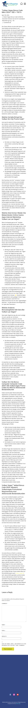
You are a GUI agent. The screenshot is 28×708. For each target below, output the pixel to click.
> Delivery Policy (5, 665)
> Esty (16, 678)
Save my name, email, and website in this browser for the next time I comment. (14, 644)
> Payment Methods (6, 678)
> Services (4, 675)
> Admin (3, 659)
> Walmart (17, 681)
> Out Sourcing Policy (6, 667)
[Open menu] (24, 3)
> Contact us (4, 673)
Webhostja (18, 703)
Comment (5, 603)
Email (4, 630)
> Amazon (17, 680)
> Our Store (4, 679)
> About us (4, 662)
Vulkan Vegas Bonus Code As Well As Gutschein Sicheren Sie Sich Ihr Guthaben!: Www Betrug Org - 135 (13, 18)
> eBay (16, 676)
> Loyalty (17, 659)
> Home (3, 660)
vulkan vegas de (20, 573)
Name (4, 624)
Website (4, 636)
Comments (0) (7, 22)
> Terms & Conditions (6, 668)
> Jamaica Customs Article (20, 667)
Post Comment (8, 649)
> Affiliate (17, 660)
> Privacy (3, 664)
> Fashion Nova (18, 683)
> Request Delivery (5, 676)
